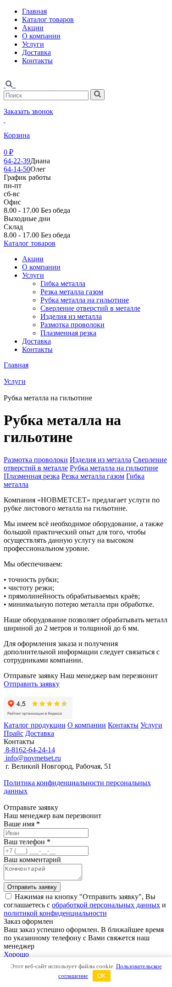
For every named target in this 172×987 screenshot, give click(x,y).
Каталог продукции (35, 725)
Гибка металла (62, 283)
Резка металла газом (71, 292)
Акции (33, 28)
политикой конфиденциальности (55, 913)
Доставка (36, 52)
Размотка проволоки (72, 325)
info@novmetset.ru (32, 758)
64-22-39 (17, 161)
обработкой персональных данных (106, 905)
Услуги (33, 44)
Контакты (37, 61)
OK (101, 975)
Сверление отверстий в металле (90, 308)
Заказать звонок (28, 111)
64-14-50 (17, 169)
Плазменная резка (68, 333)
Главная (34, 11)
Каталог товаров (48, 19)
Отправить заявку (32, 684)
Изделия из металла (71, 316)
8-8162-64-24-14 (29, 750)
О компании (41, 36)
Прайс (13, 733)
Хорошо (16, 954)
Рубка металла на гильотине (84, 300)
